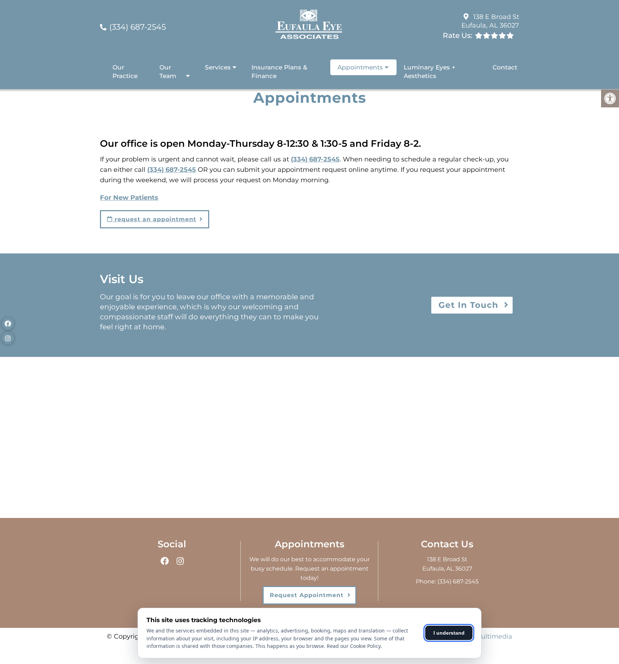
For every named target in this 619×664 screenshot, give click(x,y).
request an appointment (154, 219)
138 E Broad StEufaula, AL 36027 (490, 21)
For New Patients (129, 198)
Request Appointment (307, 595)
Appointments (360, 67)
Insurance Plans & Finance (279, 71)
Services (218, 67)
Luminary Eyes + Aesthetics (429, 71)
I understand (449, 633)
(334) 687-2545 (137, 27)
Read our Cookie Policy (353, 646)
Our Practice (125, 71)
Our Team (167, 71)
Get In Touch (468, 305)
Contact (505, 67)
